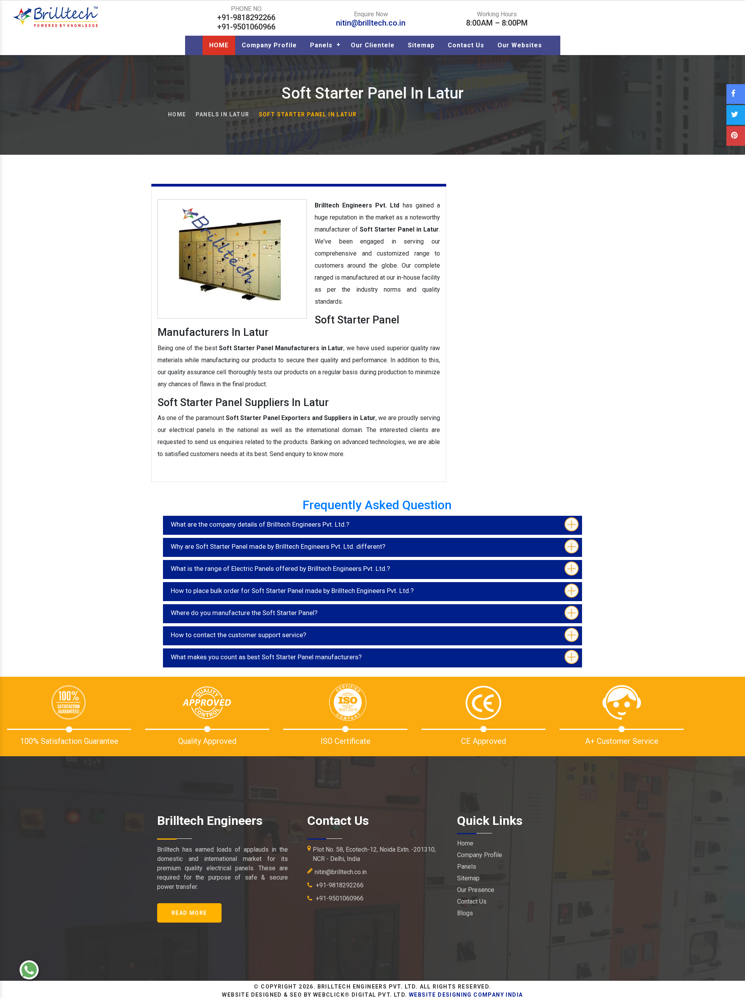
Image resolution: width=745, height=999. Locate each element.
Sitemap (421, 45)
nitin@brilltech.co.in (370, 23)
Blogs (465, 913)
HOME (219, 45)
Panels (321, 45)
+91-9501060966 (339, 898)
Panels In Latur (222, 114)
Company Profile (269, 45)
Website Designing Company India (466, 995)
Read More (189, 913)
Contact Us (466, 45)
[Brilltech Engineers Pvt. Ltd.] (56, 16)
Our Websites (519, 45)
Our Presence (475, 890)
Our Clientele (373, 45)
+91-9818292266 (339, 885)
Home (177, 114)
